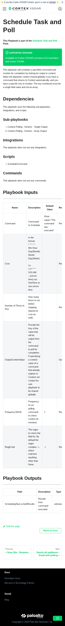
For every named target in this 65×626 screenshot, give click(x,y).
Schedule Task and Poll (44, 40)
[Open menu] (57, 618)
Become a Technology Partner (19, 583)
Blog (7, 599)
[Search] (60, 9)
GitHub (52, 2)
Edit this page (13, 526)
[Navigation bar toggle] (4, 9)
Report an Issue (50, 530)
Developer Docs (13, 578)
